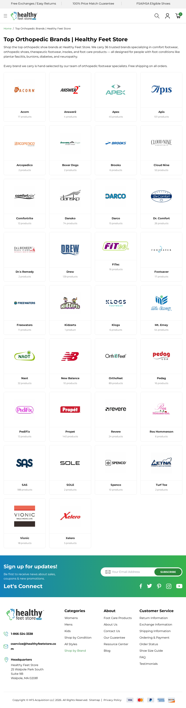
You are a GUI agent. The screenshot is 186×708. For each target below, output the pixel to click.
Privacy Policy (112, 700)
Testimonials (149, 663)
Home (7, 28)
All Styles (70, 644)
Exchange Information (156, 624)
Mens (68, 624)
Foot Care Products (118, 618)
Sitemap (94, 700)
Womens (71, 618)
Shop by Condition (78, 637)
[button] (5, 16)
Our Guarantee (114, 637)
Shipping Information (155, 631)
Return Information (154, 618)
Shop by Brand (75, 650)
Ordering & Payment (154, 637)
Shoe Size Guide (151, 650)
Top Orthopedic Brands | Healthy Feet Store (43, 28)
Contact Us (112, 631)
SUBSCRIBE (168, 572)
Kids (67, 631)
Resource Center (116, 644)
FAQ (142, 657)
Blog (107, 650)
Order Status (149, 644)
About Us (110, 624)
